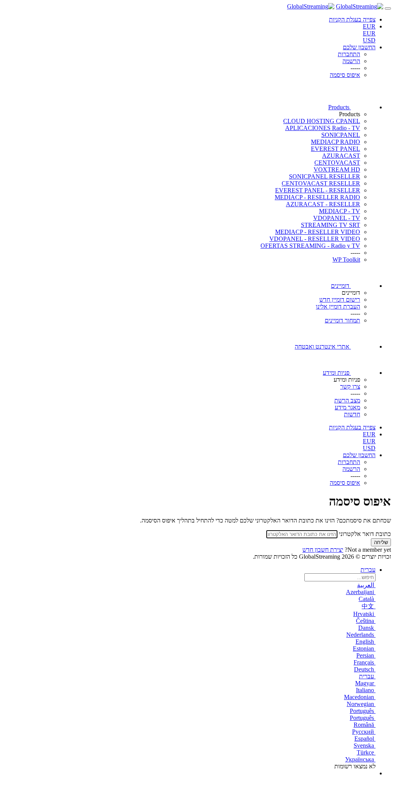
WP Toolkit (346, 259)
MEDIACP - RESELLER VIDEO (317, 232)
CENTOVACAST (337, 162)
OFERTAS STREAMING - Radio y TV (310, 245)
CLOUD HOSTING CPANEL (321, 121)
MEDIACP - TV (339, 211)
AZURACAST (341, 155)
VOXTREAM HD (337, 169)
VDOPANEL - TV (336, 218)
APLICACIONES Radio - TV (322, 128)
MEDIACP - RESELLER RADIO (317, 197)
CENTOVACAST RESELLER (321, 183)
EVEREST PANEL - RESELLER (317, 190)
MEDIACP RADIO (335, 142)
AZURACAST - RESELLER (323, 204)
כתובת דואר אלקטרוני (365, 534)
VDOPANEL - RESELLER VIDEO (314, 238)
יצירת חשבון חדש (322, 549)
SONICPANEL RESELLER (324, 176)
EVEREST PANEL (335, 148)
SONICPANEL (340, 135)
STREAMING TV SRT (330, 225)
